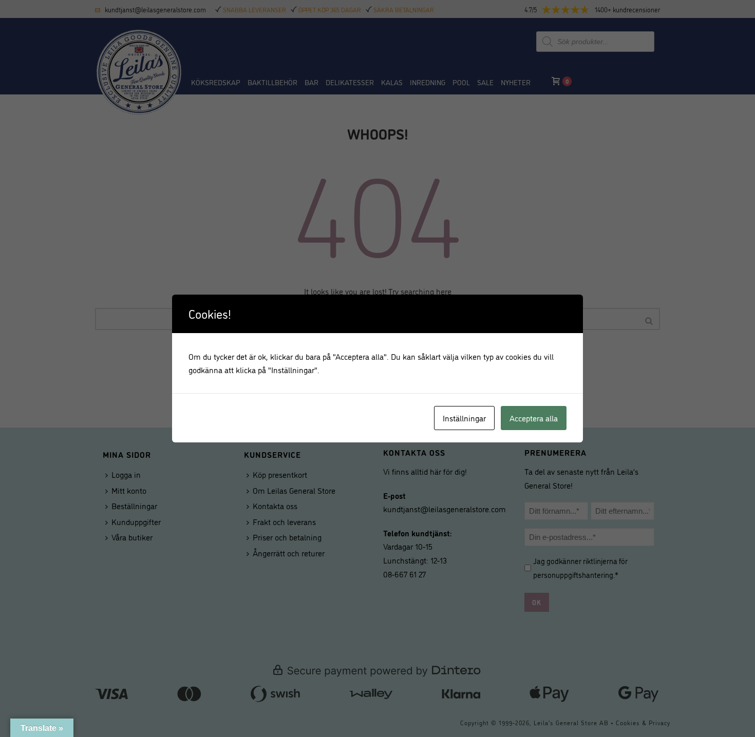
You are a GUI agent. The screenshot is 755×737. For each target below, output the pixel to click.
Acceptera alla (533, 417)
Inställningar (464, 417)
